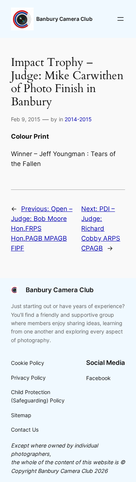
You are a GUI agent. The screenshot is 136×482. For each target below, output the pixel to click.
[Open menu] (120, 18)
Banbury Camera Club (64, 19)
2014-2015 (78, 119)
